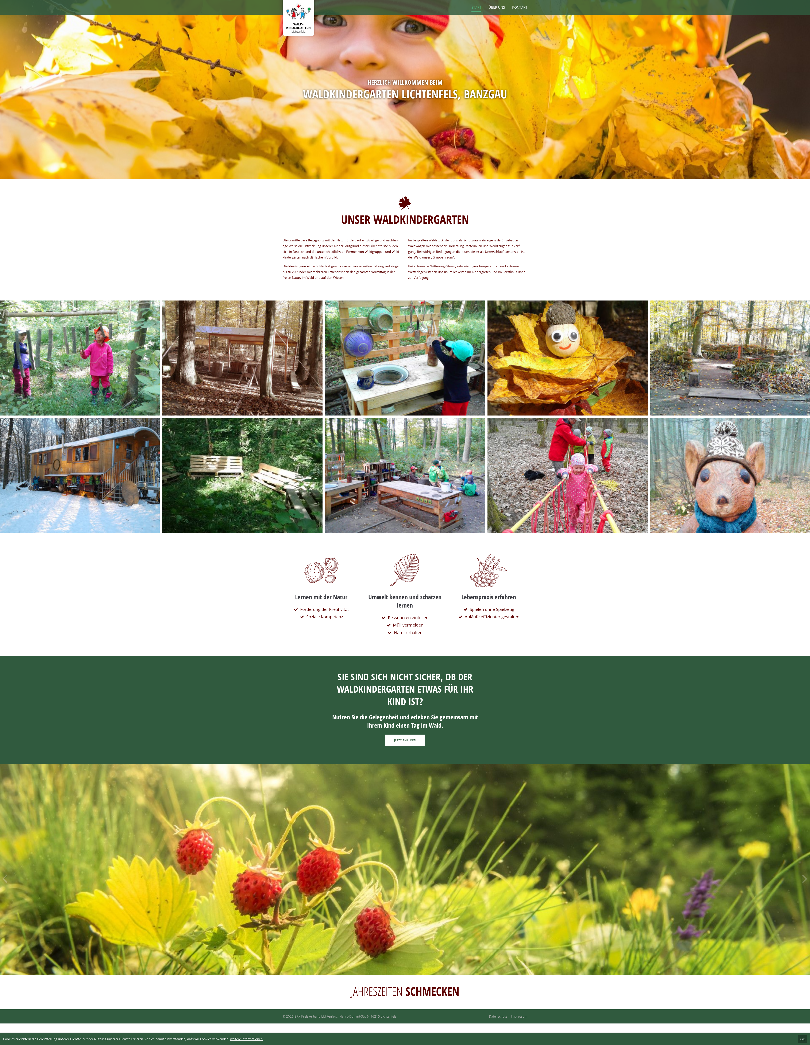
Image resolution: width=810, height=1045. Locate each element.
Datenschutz (498, 1016)
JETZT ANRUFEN (405, 740)
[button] (805, 875)
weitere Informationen (246, 1039)
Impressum (519, 1016)
